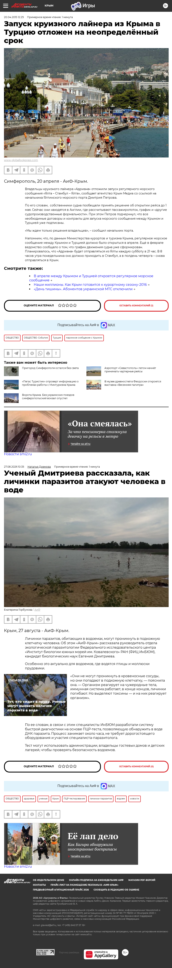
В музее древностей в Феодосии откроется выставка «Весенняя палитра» (132, 383)
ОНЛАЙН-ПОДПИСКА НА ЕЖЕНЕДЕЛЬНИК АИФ (96, 880)
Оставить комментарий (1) (136, 305)
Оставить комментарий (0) (136, 766)
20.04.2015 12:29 (14, 17)
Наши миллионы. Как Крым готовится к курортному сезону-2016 (90, 285)
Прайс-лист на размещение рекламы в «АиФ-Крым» (85, 885)
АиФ (37, 609)
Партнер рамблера (69, 952)
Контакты (39, 885)
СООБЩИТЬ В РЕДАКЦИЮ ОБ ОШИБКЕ (116, 889)
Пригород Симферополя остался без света (50, 368)
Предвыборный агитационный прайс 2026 (61, 889)
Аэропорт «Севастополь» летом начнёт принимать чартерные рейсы (130, 369)
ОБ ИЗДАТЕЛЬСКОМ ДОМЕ (48, 880)
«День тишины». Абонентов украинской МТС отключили (83, 289)
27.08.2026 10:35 (14, 466)
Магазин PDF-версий (141, 880)
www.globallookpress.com (21, 160)
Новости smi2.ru (18, 454)
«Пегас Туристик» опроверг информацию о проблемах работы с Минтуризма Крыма (50, 383)
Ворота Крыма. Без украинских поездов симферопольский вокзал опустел (48, 396)
